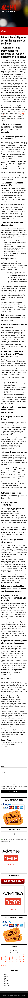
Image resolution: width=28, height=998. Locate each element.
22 (20, 960)
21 (16, 960)
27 (12, 962)
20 (12, 960)
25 (5, 962)
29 (20, 962)
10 (1, 958)
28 (16, 962)
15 (20, 958)
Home (5, 975)
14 (16, 958)
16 (23, 958)
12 (9, 958)
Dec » (6, 965)
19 (9, 960)
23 (23, 960)
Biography (6, 980)
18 (5, 960)
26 (9, 962)
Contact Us (7, 985)
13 (12, 958)
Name (3, 766)
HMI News (6, 976)
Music (5, 978)
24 (1, 962)
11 (5, 958)
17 (1, 960)
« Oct (2, 965)
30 (23, 962)
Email (3, 772)
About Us (6, 983)
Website (3, 779)
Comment (4, 746)
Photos (6, 982)
